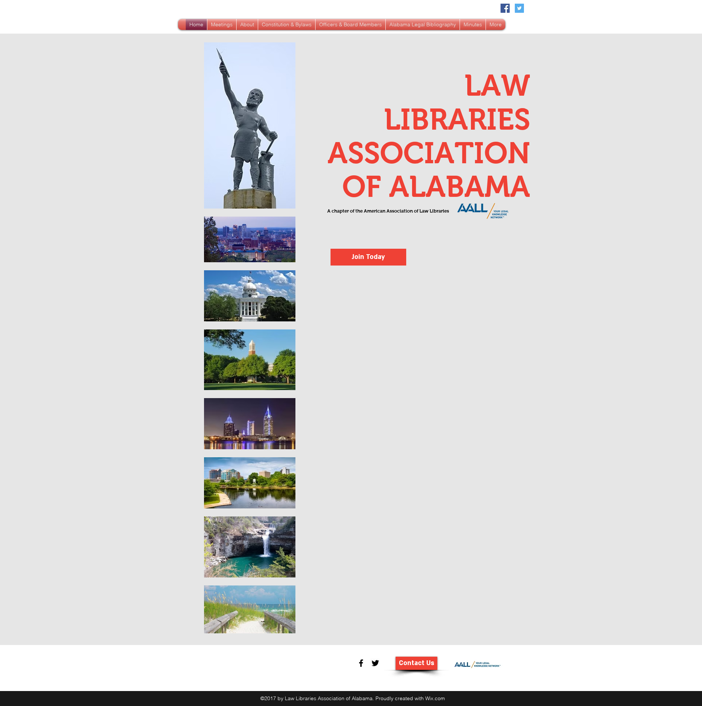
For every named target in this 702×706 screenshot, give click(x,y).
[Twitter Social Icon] (519, 8)
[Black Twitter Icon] (375, 663)
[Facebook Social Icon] (505, 8)
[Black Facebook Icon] (361, 663)
